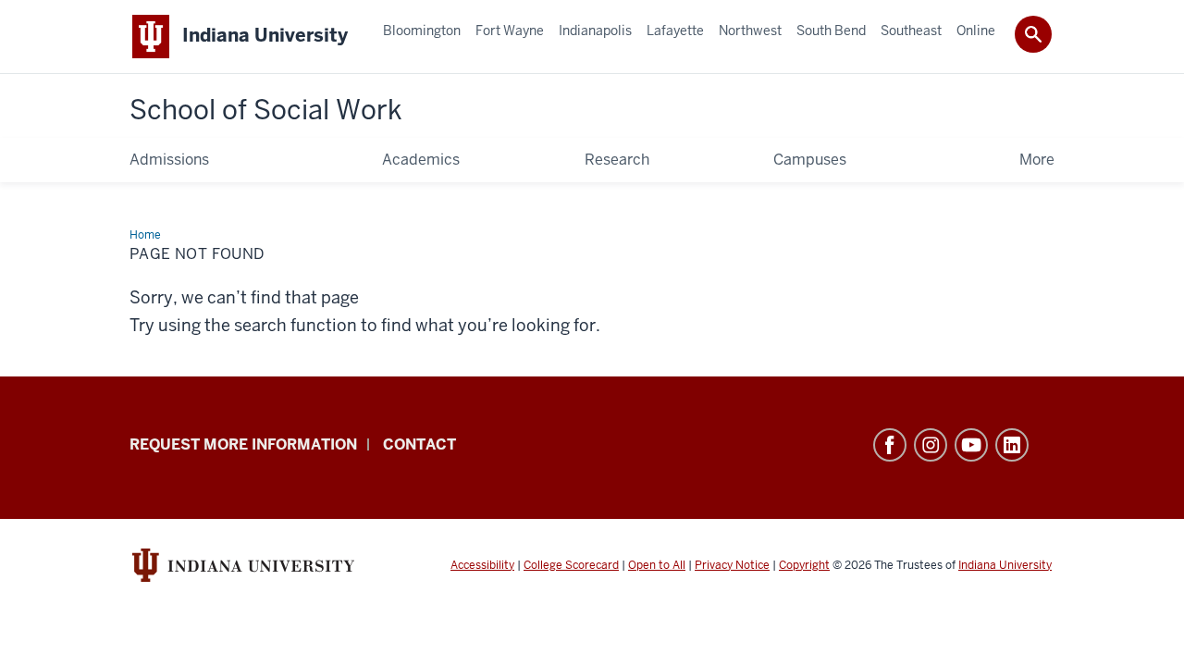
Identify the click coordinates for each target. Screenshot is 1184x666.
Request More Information (243, 444)
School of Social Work (266, 110)
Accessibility (482, 565)
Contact (419, 444)
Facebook (889, 445)
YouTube (971, 445)
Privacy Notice (732, 565)
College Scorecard (571, 565)
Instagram (930, 445)
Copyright (804, 565)
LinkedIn (1012, 445)
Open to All (656, 565)
